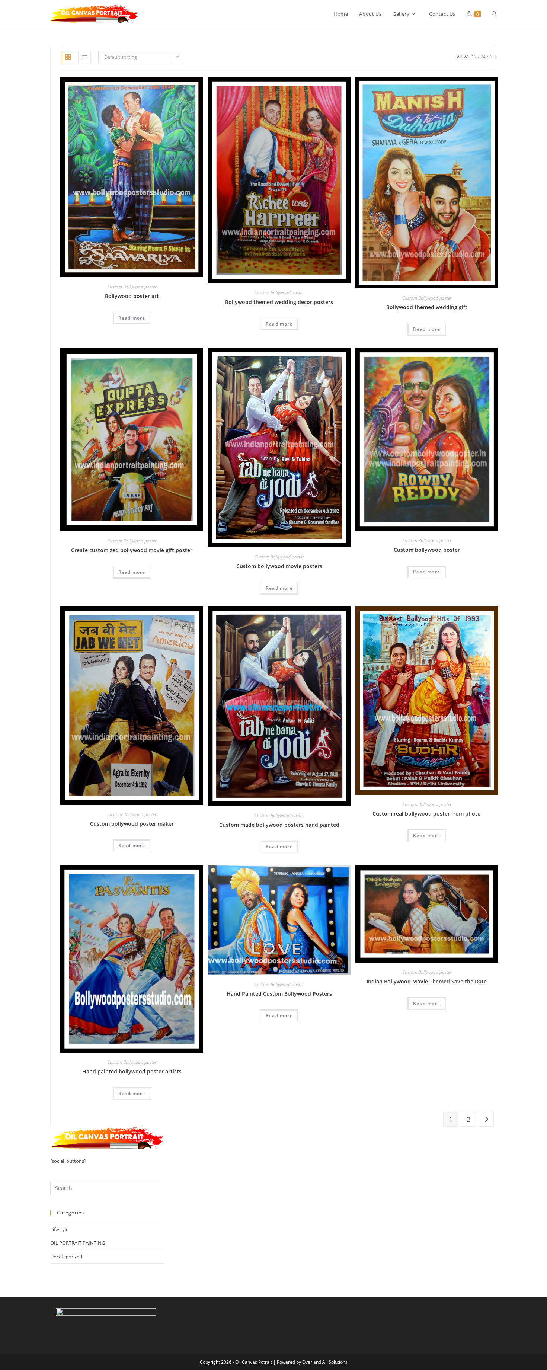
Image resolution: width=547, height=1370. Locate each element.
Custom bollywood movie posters (279, 566)
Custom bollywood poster (427, 549)
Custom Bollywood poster (131, 287)
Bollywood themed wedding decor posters (279, 301)
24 (483, 57)
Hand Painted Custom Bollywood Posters (279, 993)
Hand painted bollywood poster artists (132, 1071)
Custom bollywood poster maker (132, 823)
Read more (131, 318)
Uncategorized (66, 1256)
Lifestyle (59, 1229)
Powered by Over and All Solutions (312, 1362)
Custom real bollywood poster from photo (426, 813)
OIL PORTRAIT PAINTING (77, 1242)
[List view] (84, 57)
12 (474, 57)
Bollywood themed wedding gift (426, 307)
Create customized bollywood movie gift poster (131, 550)
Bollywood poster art (132, 296)
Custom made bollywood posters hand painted (279, 824)
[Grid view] (68, 57)
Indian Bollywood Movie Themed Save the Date (427, 981)
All (493, 57)
